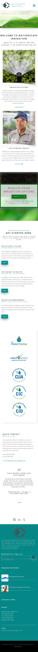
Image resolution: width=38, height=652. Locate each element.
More (4, 262)
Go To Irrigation (19, 69)
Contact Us (16, 196)
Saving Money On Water (16, 576)
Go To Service (19, 130)
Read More (18, 107)
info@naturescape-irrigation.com (16, 461)
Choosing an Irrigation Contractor (19, 587)
